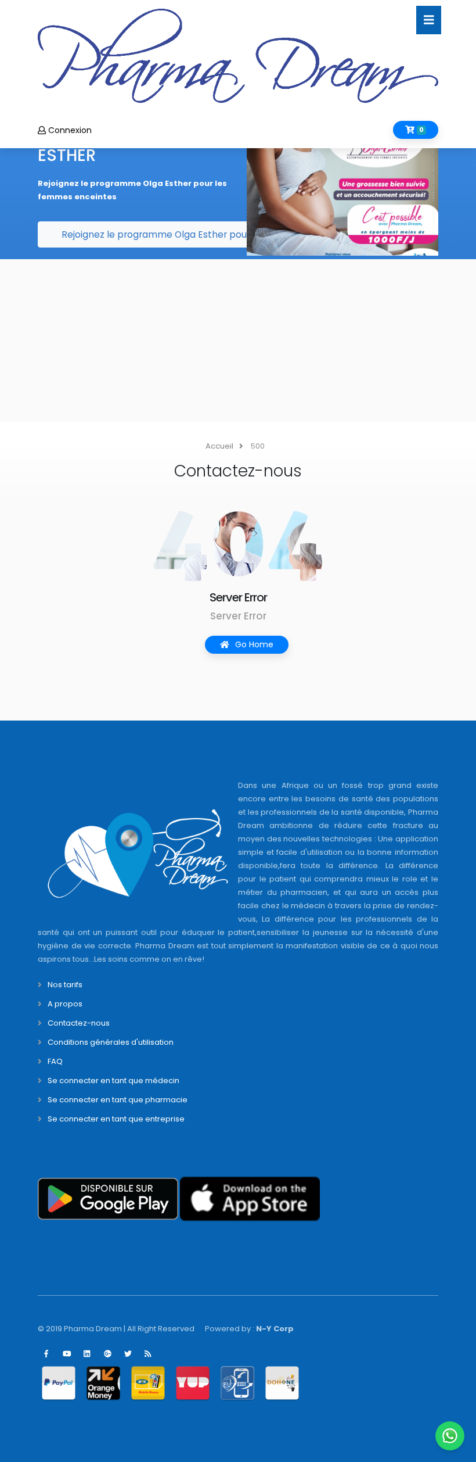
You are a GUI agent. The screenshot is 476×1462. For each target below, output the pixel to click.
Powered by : (249, 1328)
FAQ (55, 1061)
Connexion (69, 130)
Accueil (219, 445)
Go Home (253, 644)
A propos (65, 1003)
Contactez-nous (79, 1023)
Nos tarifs (65, 984)
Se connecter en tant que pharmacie (117, 1099)
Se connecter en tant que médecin (113, 1080)
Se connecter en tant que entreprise (116, 1118)
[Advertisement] (238, 340)
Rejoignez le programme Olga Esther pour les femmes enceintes (207, 234)
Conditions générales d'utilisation (111, 1042)
